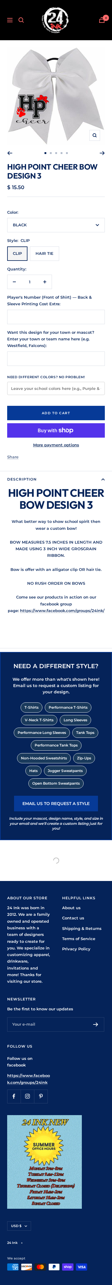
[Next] (102, 153)
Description (22, 479)
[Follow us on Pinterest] (40, 1096)
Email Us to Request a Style (56, 803)
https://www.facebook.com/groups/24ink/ (62, 610)
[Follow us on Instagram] (27, 1096)
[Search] (21, 20)
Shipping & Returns (82, 928)
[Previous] (9, 153)
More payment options (56, 444)
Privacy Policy (76, 948)
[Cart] (102, 20)
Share (13, 456)
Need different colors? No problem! (46, 377)
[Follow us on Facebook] (14, 1096)
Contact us (73, 917)
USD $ (16, 1226)
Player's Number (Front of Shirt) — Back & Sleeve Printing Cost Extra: (49, 300)
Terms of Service (78, 938)
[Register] (95, 1024)
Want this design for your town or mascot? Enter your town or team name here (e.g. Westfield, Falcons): (50, 339)
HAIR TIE (44, 253)
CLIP (17, 253)
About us (71, 907)
